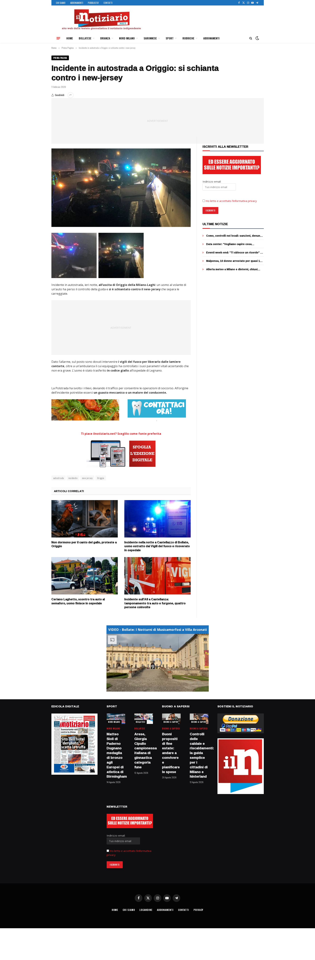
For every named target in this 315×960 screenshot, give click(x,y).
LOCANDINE (145, 910)
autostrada (58, 478)
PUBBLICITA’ (93, 3)
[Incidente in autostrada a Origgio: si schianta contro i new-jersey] (121, 187)
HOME (69, 38)
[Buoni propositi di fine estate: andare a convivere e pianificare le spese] (171, 719)
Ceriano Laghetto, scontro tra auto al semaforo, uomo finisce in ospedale (78, 601)
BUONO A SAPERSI (171, 721)
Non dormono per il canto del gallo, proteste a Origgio (84, 544)
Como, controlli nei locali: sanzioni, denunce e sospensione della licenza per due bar (234, 236)
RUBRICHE (188, 38)
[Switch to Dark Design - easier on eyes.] (256, 38)
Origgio (100, 478)
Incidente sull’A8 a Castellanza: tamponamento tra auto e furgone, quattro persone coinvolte (155, 603)
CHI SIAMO (60, 3)
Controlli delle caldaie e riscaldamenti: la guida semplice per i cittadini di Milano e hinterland (199, 755)
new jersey (87, 478)
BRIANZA (105, 38)
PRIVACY (198, 910)
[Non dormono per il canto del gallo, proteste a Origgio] (84, 519)
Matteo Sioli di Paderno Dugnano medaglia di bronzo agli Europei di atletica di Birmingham (116, 755)
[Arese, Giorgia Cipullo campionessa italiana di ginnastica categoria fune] (143, 719)
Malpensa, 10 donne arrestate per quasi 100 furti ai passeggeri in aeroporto (234, 261)
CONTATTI (108, 3)
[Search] (251, 38)
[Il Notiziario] (101, 19)
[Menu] (58, 38)
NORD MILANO (127, 38)
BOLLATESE (85, 38)
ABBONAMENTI (76, 3)
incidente (72, 478)
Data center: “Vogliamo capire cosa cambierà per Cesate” (229, 244)
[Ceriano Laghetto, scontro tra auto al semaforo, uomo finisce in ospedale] (84, 575)
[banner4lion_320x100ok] (85, 409)
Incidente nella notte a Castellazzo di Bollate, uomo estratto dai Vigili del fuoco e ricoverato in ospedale (157, 546)
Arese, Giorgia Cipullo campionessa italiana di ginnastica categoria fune (143, 751)
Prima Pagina (60, 57)
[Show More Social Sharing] (70, 95)
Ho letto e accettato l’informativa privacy (231, 201)
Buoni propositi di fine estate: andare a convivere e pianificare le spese (171, 753)
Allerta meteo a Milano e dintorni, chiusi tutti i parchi (232, 269)
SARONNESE (150, 38)
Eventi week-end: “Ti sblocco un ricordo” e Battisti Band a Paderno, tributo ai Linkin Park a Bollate (234, 252)
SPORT (170, 38)
